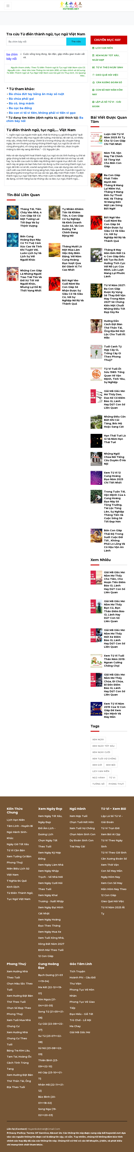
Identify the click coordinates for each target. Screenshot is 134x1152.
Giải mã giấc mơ (80, 1032)
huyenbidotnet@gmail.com (44, 1128)
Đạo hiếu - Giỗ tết (81, 1014)
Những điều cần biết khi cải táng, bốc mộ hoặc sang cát (115, 421)
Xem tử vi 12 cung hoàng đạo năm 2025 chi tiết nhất (113, 477)
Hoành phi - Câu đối (83, 977)
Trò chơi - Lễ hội (80, 1020)
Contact (21, 1128)
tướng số (98, 784)
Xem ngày (98, 739)
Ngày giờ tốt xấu (18, 844)
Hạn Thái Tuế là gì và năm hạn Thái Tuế (115, 439)
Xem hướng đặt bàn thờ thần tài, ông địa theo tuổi (20, 1081)
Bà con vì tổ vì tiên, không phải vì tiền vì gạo (42, 112)
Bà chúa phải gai (21, 98)
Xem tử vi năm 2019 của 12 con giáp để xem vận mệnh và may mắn (114, 710)
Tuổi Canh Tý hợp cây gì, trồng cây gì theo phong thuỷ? (113, 353)
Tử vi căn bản (16, 850)
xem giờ (97, 765)
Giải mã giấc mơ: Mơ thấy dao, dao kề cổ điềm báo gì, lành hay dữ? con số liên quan (114, 399)
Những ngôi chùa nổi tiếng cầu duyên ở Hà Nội (115, 458)
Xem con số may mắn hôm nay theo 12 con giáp (113, 889)
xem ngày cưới (101, 752)
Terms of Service (37, 1132)
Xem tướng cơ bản (19, 856)
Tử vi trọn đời (110, 828)
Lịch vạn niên (100, 771)
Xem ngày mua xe (49, 931)
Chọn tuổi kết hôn (82, 822)
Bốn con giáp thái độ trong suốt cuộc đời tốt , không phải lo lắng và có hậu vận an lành (114, 540)
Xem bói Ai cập (110, 834)
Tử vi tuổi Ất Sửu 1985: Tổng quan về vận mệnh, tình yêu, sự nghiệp (114, 375)
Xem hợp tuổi (78, 816)
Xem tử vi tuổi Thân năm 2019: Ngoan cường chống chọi (114, 660)
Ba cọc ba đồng (20, 108)
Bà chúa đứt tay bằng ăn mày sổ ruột (36, 94)
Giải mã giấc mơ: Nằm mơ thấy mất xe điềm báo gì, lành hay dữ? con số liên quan (114, 638)
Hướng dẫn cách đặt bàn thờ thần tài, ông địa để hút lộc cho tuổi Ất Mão (114, 329)
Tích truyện (77, 971)
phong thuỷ (116, 784)
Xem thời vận (110, 864)
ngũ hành (98, 777)
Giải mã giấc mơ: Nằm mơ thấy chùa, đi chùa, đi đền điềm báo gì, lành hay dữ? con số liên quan (114, 684)
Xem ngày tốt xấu (103, 746)
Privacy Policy (16, 1132)
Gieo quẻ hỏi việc (112, 901)
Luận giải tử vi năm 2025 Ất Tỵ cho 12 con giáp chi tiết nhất (114, 139)
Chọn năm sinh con (82, 834)
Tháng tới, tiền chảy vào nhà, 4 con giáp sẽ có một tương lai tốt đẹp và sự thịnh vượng (31, 217)
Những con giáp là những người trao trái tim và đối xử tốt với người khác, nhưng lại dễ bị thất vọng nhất (31, 280)
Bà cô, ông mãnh (21, 103)
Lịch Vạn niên (16, 819)
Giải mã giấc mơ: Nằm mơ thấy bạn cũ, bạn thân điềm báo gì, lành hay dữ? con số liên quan (114, 611)
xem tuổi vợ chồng (104, 758)
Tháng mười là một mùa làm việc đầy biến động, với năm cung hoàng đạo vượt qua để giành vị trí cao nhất (72, 258)
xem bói (111, 765)
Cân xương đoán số (114, 858)
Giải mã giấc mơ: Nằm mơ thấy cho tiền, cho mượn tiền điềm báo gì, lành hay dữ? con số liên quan (114, 582)
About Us (56, 1132)
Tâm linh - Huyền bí (20, 826)
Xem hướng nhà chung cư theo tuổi (17, 1038)
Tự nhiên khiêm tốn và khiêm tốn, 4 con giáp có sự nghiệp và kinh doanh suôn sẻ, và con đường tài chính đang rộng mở (73, 222)
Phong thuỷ (15, 862)
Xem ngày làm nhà (50, 864)
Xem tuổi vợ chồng (82, 828)
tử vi (112, 777)
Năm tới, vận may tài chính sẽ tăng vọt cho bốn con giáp (113, 159)
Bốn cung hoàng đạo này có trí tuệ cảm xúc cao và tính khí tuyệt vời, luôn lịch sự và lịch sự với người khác (31, 248)
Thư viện (75, 983)
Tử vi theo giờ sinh (113, 852)
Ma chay (75, 1026)
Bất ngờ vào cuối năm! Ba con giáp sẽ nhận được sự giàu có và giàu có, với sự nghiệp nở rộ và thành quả (73, 292)
